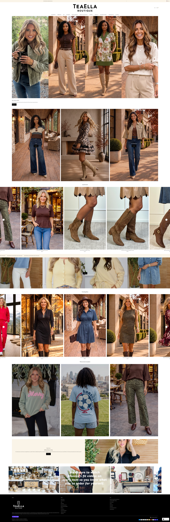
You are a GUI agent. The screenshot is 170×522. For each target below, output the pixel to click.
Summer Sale (59, 14)
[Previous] (44, 1)
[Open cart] (157, 7)
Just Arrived (85, 184)
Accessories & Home (103, 14)
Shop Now (84, 64)
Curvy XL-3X (96, 14)
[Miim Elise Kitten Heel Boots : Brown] (85, 218)
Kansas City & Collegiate (83, 14)
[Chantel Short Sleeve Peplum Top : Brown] (42, 218)
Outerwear (68, 14)
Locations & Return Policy (113, 500)
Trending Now (85, 291)
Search (111, 503)
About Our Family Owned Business (114, 499)
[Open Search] (154, 7)
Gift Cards (117, 14)
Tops (63, 14)
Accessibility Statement (113, 507)
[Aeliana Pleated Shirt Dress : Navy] (85, 325)
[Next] (126, 1)
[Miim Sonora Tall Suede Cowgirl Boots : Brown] (128, 218)
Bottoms (91, 14)
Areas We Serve (112, 509)
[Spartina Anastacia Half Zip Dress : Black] (42, 325)
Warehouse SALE (111, 14)
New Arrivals (53, 14)
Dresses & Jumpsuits (75, 14)
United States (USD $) (154, 517)
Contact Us (111, 506)
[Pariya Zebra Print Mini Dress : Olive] (128, 325)
